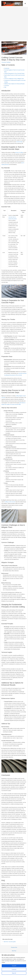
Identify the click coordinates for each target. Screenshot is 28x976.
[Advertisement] (14, 22)
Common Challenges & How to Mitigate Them (14, 78)
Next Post (14, 950)
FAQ (5, 87)
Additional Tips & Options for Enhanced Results (14, 83)
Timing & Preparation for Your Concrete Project (14, 73)
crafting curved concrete (10, 501)
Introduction (6, 68)
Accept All (14, 965)
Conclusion (6, 85)
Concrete (4, 62)
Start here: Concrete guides (10, 941)
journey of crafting (19, 152)
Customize (14, 969)
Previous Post (14, 947)
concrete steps (19, 141)
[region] (14, 964)
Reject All (14, 973)
